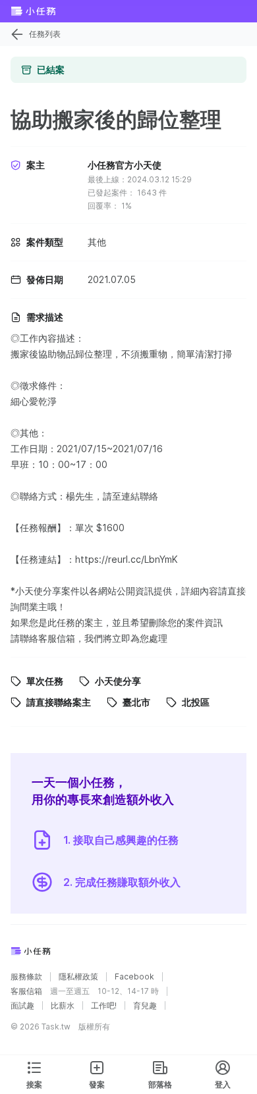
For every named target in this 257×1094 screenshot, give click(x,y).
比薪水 (62, 1005)
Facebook (134, 976)
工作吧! (104, 1005)
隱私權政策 (78, 976)
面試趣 (22, 1005)
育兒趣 (145, 1005)
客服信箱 (26, 991)
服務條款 (26, 976)
